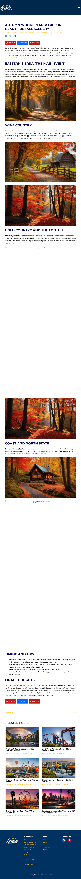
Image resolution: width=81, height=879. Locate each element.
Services (45, 852)
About (44, 839)
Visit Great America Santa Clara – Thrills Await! (57, 750)
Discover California (29, 847)
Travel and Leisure (43, 33)
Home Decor (27, 857)
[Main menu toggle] (79, 7)
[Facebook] (6, 36)
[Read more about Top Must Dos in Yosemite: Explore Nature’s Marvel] (22, 737)
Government (27, 854)
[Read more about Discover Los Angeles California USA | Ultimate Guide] (58, 799)
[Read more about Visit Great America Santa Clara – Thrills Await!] (58, 737)
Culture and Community (30, 844)
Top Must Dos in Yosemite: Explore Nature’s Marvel (21, 750)
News (25, 862)
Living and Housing (29, 859)
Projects (45, 849)
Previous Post (7, 712)
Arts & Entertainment (59, 753)
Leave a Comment (11, 33)
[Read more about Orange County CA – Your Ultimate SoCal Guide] (22, 799)
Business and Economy (30, 842)
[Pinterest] (15, 36)
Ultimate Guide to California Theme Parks (22, 781)
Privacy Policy (46, 847)
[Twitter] (10, 36)
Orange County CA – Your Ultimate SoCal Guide (21, 812)
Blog (25, 839)
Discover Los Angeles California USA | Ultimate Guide (58, 812)
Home (44, 844)
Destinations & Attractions (27, 33)
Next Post (74, 712)
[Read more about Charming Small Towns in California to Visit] (58, 768)
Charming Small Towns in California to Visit (58, 781)
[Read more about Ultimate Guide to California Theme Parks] (22, 768)
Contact (45, 842)
